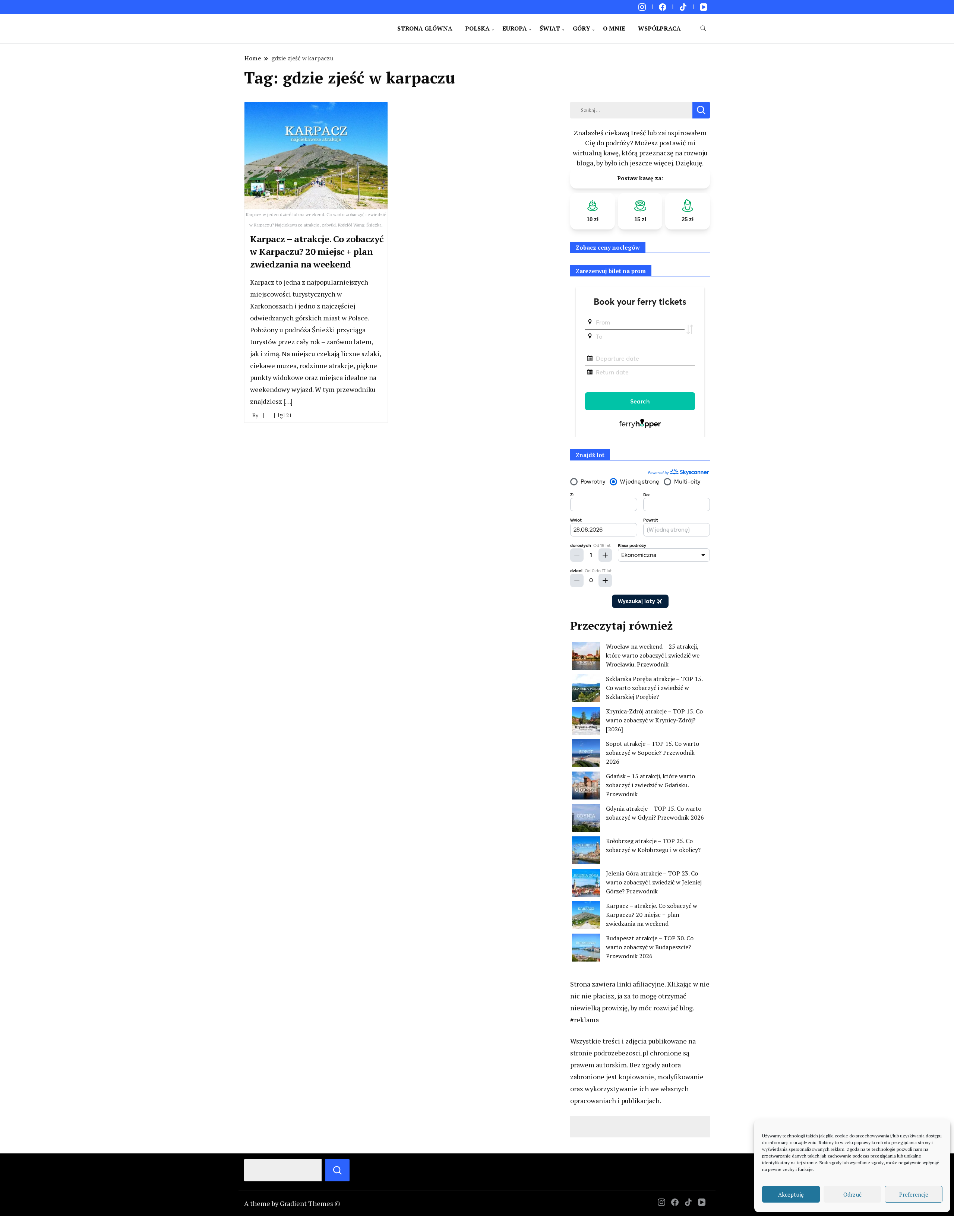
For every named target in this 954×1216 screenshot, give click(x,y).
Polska (477, 28)
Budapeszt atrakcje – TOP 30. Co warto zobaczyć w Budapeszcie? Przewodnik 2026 (650, 947)
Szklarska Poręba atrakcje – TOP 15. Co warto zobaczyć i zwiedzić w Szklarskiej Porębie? (654, 688)
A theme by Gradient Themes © (292, 1203)
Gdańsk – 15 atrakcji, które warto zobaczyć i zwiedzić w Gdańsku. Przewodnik (650, 785)
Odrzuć (852, 1194)
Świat (550, 28)
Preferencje (913, 1194)
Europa (514, 28)
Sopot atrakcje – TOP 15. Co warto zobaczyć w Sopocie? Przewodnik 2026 (652, 753)
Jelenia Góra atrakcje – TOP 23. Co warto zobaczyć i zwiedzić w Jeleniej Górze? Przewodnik (654, 882)
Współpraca (659, 28)
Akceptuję (791, 1194)
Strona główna (424, 28)
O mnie (614, 28)
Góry (581, 28)
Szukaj (337, 1170)
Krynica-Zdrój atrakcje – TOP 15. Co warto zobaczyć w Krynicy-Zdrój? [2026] (654, 720)
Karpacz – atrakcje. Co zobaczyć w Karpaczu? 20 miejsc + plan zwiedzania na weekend (317, 251)
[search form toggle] (703, 28)
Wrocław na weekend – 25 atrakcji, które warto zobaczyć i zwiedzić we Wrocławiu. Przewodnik (652, 655)
